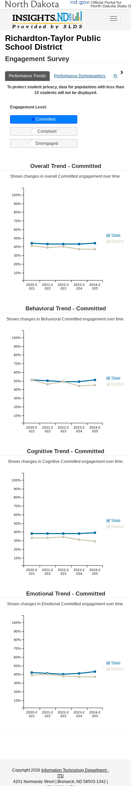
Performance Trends (27, 76)
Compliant (47, 131)
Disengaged (47, 143)
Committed (45, 119)
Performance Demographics (79, 76)
